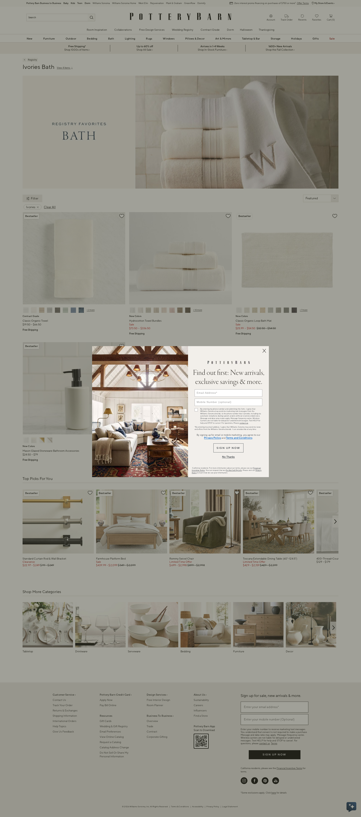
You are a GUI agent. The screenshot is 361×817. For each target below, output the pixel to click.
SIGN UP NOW (228, 448)
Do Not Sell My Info (234, 470)
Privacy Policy (212, 438)
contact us (244, 423)
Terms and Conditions (239, 438)
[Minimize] (264, 351)
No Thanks (228, 457)
